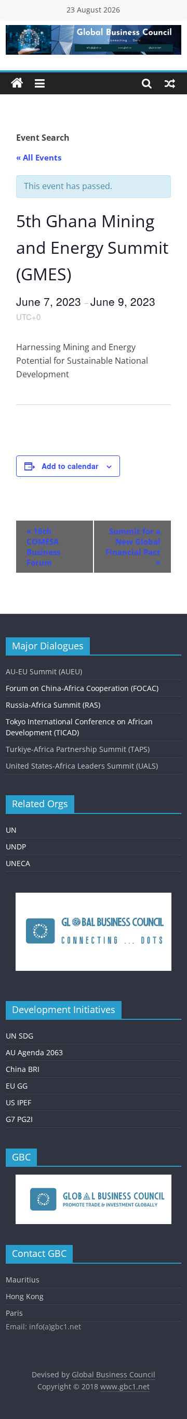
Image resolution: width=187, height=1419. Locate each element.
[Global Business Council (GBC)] (17, 83)
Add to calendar (70, 466)
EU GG (17, 1086)
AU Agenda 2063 (34, 1052)
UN (11, 830)
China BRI (22, 1069)
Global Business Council (113, 1374)
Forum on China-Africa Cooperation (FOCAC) (82, 688)
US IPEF (18, 1102)
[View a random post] (169, 83)
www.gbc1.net (125, 1386)
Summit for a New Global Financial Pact (133, 546)
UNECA (18, 863)
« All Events (38, 157)
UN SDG (19, 1036)
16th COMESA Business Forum (43, 546)
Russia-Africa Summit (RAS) (53, 705)
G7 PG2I (19, 1119)
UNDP (16, 847)
